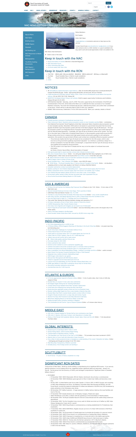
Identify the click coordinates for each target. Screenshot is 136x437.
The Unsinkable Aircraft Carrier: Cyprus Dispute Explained (65, 302)
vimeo (49, 79)
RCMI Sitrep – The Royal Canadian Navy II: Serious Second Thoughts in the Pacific (74, 163)
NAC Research (29, 72)
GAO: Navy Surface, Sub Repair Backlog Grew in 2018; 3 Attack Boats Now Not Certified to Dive (76, 196)
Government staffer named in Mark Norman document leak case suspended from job (73, 174)
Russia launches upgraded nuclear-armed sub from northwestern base (68, 289)
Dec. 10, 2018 (74, 192)
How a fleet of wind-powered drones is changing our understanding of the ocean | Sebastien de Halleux (78, 339)
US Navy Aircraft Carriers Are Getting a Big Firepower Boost (65, 187)
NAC (31, 10)
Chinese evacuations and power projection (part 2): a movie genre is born (69, 248)
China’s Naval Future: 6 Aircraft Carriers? (60, 231)
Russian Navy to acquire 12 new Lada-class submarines (64, 282)
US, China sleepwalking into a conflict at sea (61, 224)
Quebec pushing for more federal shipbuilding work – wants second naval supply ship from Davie (76, 169)
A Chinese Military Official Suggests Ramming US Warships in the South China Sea (72, 226)
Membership (53, 10)
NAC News (28, 38)
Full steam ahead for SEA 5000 (57, 241)
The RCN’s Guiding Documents (31, 63)
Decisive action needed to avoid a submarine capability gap (65, 244)
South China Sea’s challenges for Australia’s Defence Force (65, 230)
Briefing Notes (29, 41)
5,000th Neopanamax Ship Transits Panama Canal (62, 204)
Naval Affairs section (83, 155)
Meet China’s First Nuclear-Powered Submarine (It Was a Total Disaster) (69, 252)
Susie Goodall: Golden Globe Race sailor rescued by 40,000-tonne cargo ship (70, 213)
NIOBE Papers (29, 44)
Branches (63, 10)
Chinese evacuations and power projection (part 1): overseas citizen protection (71, 246)
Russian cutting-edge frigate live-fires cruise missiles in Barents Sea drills (69, 291)
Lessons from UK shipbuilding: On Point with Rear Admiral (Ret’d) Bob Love (70, 261)
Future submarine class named (57, 243)
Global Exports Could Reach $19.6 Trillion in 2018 (62, 329)
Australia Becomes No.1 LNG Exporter (59, 267)
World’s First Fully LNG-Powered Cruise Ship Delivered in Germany (67, 296)
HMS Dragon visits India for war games (59, 256)
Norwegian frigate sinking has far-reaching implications (64, 283)
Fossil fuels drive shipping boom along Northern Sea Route (65, 287)
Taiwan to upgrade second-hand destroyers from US (63, 259)
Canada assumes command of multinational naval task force (65, 120)
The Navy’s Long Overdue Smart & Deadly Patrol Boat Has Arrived (67, 194)
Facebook (108, 7)
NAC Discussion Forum (54, 63)
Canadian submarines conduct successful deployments (64, 167)
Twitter (111, 7)
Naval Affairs (41, 10)
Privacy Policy (43, 435)
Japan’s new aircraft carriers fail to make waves (62, 237)
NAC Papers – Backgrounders (30, 68)
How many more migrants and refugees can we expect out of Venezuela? (69, 206)
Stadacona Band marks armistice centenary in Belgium (64, 300)
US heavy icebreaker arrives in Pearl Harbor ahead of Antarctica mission (69, 202)
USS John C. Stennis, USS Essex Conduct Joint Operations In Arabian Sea (69, 315)
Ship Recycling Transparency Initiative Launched (62, 343)
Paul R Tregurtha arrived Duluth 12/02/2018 (60, 207)
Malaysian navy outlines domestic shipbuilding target (63, 254)
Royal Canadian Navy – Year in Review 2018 (61, 161)
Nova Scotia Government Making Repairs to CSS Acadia (64, 176)
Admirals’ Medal (83, 10)
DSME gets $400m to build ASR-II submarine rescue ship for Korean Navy (69, 263)
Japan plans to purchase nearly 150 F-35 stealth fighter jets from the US (69, 233)
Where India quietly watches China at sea (63, 239)
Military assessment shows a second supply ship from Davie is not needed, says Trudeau (74, 170)
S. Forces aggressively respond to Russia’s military (62, 278)
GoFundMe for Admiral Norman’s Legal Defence (63, 90)
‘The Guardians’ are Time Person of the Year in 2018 (63, 335)
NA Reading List (30, 50)
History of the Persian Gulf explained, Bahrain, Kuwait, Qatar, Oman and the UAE (71, 317)
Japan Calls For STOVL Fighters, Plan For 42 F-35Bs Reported (66, 235)
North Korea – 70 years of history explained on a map (63, 355)
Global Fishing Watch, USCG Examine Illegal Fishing (63, 331)
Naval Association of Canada (56, 61)
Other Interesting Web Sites (56, 65)
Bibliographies (29, 59)
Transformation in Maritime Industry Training (61, 333)
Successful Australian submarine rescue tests (61, 265)
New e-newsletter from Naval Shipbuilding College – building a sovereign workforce (72, 250)
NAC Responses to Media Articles (33, 54)
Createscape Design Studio (107, 435)
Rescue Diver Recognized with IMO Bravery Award (62, 258)
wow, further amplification (100, 194)
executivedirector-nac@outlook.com (98, 46)
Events (72, 10)
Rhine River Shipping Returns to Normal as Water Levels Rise (65, 298)
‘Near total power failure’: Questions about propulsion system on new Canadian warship (73, 122)
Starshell (28, 47)
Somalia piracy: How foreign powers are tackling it (62, 344)
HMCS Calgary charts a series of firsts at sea (61, 159)
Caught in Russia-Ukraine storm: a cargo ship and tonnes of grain (67, 295)
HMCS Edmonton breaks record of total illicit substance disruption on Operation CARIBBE (76, 157)
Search (108, 3)
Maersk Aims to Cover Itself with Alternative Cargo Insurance (66, 337)
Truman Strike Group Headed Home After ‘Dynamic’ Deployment (66, 285)
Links (27, 75)
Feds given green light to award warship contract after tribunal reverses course (71, 152)
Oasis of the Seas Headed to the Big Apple (60, 211)
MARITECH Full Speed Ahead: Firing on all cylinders (63, 98)
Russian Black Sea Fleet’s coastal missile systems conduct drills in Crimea (69, 293)
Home (26, 10)
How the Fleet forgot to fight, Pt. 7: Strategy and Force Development (68, 198)
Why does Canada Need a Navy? (57, 154)
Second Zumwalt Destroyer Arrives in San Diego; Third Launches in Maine (69, 191)
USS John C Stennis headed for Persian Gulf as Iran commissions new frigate (70, 313)
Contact (96, 10)
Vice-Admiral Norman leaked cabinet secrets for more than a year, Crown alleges (71, 172)
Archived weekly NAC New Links (57, 67)
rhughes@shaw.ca (80, 41)
